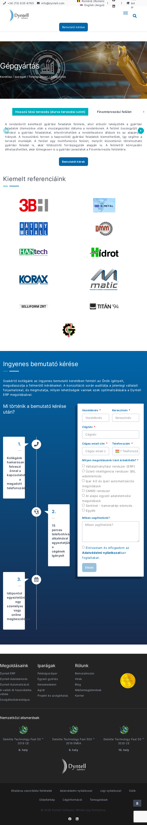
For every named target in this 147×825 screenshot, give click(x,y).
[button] (135, 16)
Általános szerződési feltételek (31, 790)
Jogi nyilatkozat (110, 790)
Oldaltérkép (47, 799)
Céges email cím (93, 443)
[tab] (50, 112)
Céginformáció (72, 799)
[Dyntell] (18, 16)
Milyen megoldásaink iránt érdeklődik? (110, 460)
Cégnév (87, 426)
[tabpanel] (104, 205)
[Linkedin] (114, 6)
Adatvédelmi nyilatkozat (101, 553)
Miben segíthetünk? (96, 517)
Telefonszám (121, 443)
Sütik (132, 790)
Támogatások (99, 799)
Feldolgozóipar (38, 76)
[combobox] (118, 451)
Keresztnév (120, 410)
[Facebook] (70, 819)
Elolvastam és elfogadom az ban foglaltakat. (105, 552)
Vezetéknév (90, 410)
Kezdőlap (6, 76)
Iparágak (20, 76)
